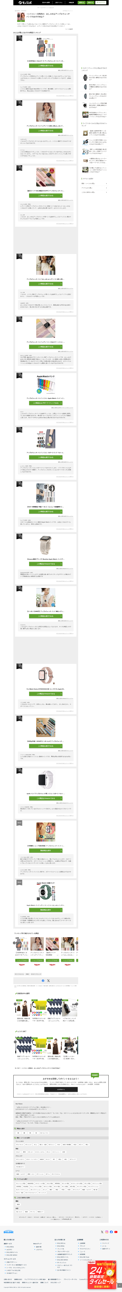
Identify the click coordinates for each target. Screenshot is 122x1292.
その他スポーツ (20, 1166)
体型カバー (40, 1211)
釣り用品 (73, 1186)
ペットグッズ (42, 1192)
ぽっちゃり (19, 1211)
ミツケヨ (91, 1217)
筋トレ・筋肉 (43, 1144)
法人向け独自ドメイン (64, 1270)
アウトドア (73, 1159)
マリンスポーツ (20, 1159)
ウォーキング (20, 1144)
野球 (25, 1152)
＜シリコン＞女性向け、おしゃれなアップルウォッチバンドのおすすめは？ (40, 1068)
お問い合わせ (8, 1279)
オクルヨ (36, 1217)
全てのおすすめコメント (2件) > (64, 223)
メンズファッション (94, 1186)
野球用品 (58, 1183)
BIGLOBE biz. (61, 1243)
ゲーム (48, 1174)
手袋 (63, 1189)
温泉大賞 (38, 1247)
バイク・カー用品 (40, 1183)
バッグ (45, 1189)
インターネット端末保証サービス (17, 1265)
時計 (28, 974)
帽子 (51, 1189)
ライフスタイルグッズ (31, 1192)
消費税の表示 (18, 1279)
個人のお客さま (9, 1239)
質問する (81, 2)
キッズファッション (36, 1189)
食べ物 (95, 1189)
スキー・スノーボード (32, 1159)
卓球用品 (19, 1186)
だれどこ (30, 1217)
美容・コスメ (31, 1174)
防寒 (19, 1204)
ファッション (40, 1174)
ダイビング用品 (48, 1186)
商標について (44, 1282)
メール (104, 1246)
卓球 (64, 1152)
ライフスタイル (20, 974)
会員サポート (106, 1249)
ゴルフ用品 (50, 1183)
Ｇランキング (22, 1217)
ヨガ (59, 1144)
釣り (66, 1159)
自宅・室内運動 (67, 1144)
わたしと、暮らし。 (52, 1217)
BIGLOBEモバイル (12, 1252)
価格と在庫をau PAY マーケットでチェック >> (62, 407)
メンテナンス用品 (82, 1186)
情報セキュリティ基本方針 (30, 1282)
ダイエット (52, 1144)
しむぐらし (39, 1249)
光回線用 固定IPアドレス (64, 1254)
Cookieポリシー (84, 1279)
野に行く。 (78, 1217)
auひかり (9, 1249)
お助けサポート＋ (12, 1262)
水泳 (75, 1144)
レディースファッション (22, 1189)
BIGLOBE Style (84, 1257)
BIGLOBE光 (10, 1247)
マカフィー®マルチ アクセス (64, 1266)
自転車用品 (30, 1183)
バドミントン (56, 1152)
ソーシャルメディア (86, 1260)
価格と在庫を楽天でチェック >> (65, 70)
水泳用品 (26, 1186)
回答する (90, 2)
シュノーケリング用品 (36, 1186)
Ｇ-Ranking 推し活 (66, 1219)
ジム (36, 1144)
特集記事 (71, 2)
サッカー (31, 1152)
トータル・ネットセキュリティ (16, 1268)
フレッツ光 (60, 1249)
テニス (48, 1152)
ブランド (82, 1246)
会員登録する (61, 1089)
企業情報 (80, 1239)
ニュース (82, 1251)
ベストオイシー (69, 1217)
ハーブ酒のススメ (55, 1219)
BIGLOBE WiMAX (12, 1255)
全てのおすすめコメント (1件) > (64, 368)
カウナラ (85, 1217)
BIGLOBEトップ (55, 1282)
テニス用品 (87, 1183)
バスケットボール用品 (77, 1183)
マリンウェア (77, 1189)
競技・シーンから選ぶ (88, 183)
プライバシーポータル (70, 1279)
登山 (60, 1159)
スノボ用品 (65, 1186)
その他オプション (12, 1273)
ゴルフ (18, 1152)
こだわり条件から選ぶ (88, 192)
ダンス (81, 1144)
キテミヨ (61, 1217)
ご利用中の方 (104, 1239)
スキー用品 (57, 1186)
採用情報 (82, 1254)
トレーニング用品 (21, 1183)
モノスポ (17, 1068)
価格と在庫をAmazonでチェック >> (64, 568)
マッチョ (33, 1211)
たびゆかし (98, 1217)
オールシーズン (44, 1133)
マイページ (102, 2)
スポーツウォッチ (36, 974)
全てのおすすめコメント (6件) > (64, 160)
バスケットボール (40, 1152)
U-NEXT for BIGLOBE (13, 1270)
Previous (14, 942)
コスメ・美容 (20, 1192)
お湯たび (43, 1217)
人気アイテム (58, 2)
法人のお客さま (60, 1239)
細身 (27, 1211)
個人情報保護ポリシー (54, 1279)
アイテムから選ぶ (87, 188)
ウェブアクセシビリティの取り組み (35, 1279)
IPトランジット (61, 1263)
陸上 (87, 1144)
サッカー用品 (66, 1183)
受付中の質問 (46, 2)
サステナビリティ (85, 1249)
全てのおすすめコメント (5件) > (64, 528)
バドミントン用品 (97, 1183)
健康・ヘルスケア (21, 1174)
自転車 (42, 1159)
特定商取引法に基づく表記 (12, 1282)
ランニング (28, 1144)
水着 (69, 1189)
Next (76, 942)
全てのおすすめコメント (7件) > (64, 95)
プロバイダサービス (63, 1251)
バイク (48, 1159)
